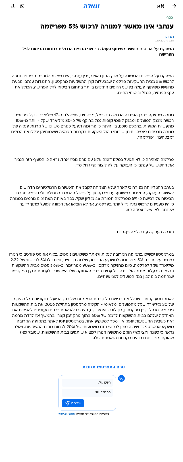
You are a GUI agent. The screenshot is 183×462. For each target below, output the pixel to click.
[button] (160, 6)
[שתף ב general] (13, 6)
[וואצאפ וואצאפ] (22, 6)
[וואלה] (91, 6)
